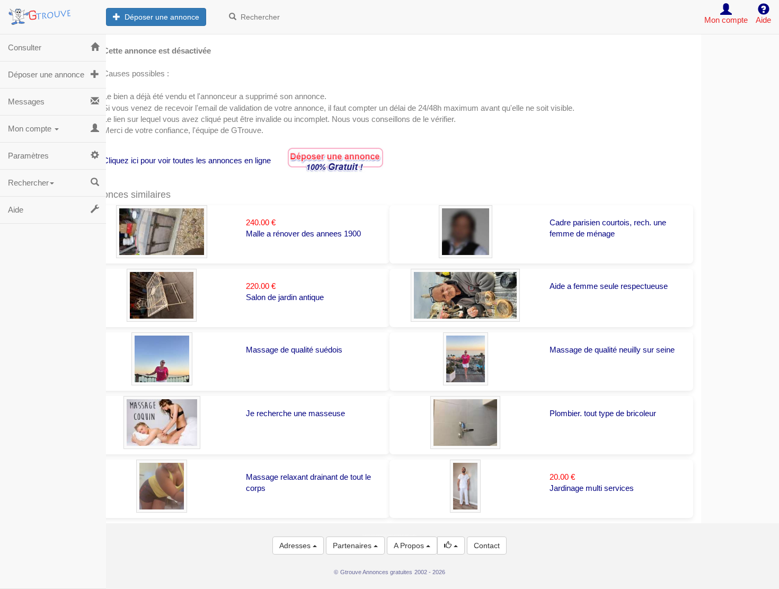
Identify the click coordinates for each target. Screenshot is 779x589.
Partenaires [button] (353, 545)
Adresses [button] (296, 545)
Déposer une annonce (159, 17)
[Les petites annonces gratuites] (53, 13)
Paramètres (28, 155)
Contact (487, 545)
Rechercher (258, 17)
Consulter (24, 47)
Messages (26, 101)
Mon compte (31, 128)
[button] (451, 546)
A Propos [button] (410, 545)
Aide (15, 209)
